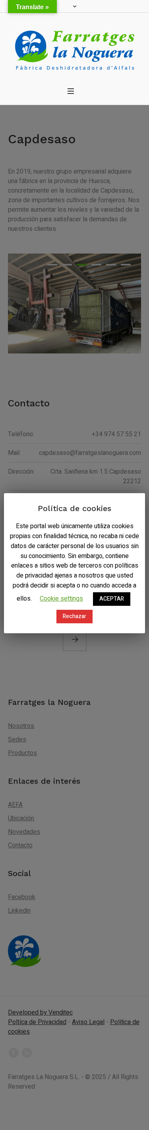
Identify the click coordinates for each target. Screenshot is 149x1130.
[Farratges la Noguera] (74, 47)
